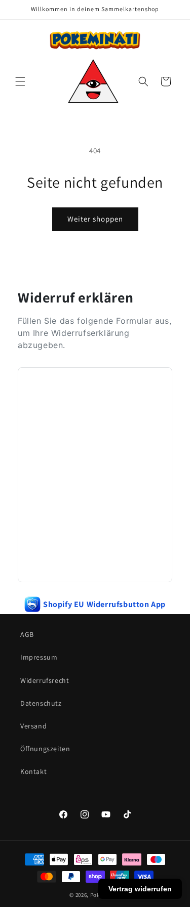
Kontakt (33, 771)
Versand (33, 725)
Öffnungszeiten (45, 748)
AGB (27, 634)
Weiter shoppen (95, 219)
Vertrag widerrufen (140, 889)
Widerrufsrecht (44, 680)
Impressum (38, 657)
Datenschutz (41, 703)
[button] (20, 81)
